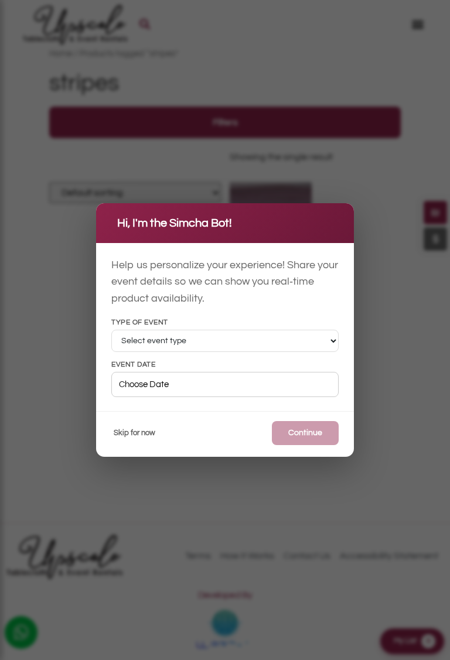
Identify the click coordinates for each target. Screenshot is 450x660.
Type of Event (139, 322)
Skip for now (134, 433)
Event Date (133, 364)
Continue (305, 433)
